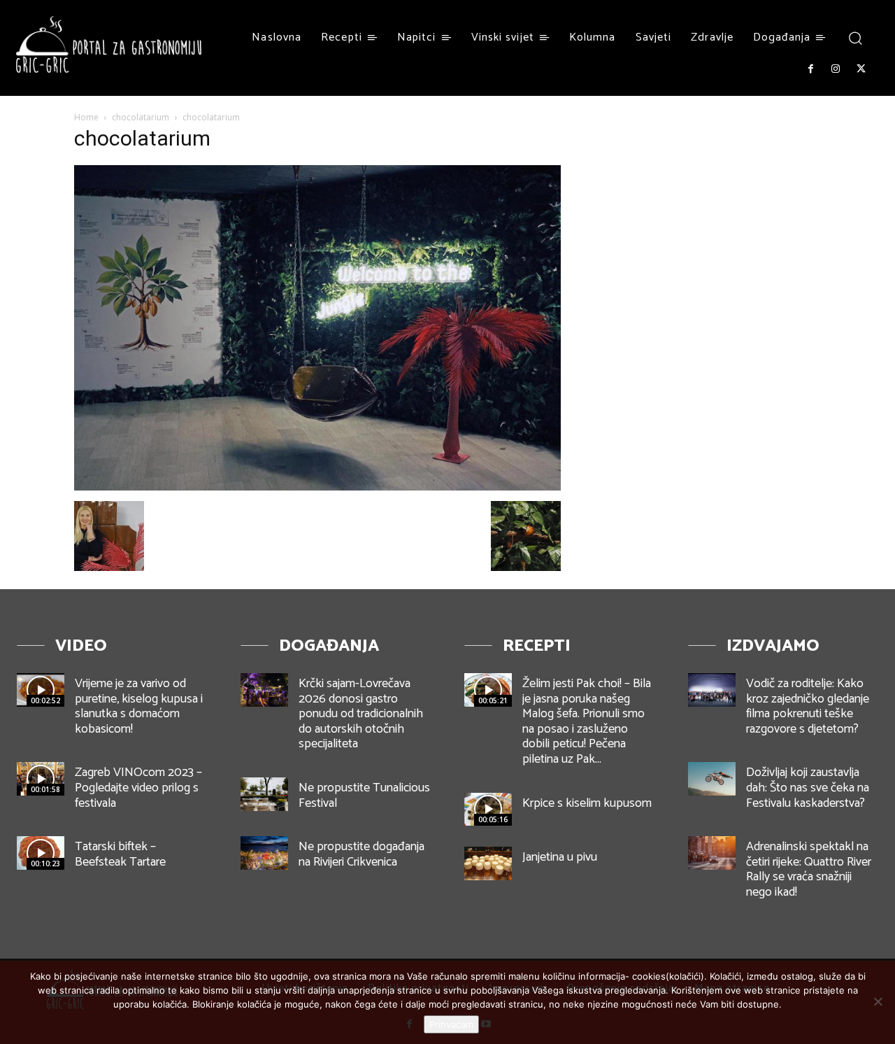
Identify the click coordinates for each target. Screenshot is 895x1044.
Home (86, 117)
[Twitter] (861, 69)
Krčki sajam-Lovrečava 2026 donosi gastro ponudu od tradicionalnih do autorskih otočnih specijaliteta (361, 713)
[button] (855, 37)
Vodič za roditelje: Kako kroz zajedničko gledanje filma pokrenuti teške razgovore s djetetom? (807, 706)
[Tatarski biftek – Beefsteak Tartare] (40, 853)
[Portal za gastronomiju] (109, 44)
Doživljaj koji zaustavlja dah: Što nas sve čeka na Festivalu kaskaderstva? (807, 787)
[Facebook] (810, 69)
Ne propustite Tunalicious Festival (364, 795)
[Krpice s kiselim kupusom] (488, 809)
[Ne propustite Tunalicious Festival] (264, 794)
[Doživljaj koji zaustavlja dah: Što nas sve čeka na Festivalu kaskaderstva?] (712, 779)
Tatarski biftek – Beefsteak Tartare (120, 854)
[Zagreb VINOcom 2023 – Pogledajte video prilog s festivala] (40, 779)
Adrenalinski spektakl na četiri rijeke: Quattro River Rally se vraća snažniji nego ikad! (808, 869)
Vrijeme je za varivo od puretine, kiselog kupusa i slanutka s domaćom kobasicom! (139, 706)
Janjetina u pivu (559, 857)
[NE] (878, 1001)
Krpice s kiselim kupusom (587, 803)
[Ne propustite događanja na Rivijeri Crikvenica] (264, 853)
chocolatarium (140, 117)
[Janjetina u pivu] (488, 863)
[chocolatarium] (317, 487)
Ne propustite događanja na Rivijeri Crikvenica (361, 854)
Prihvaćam (451, 1024)
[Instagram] (835, 69)
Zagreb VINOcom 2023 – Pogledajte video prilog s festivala (138, 787)
